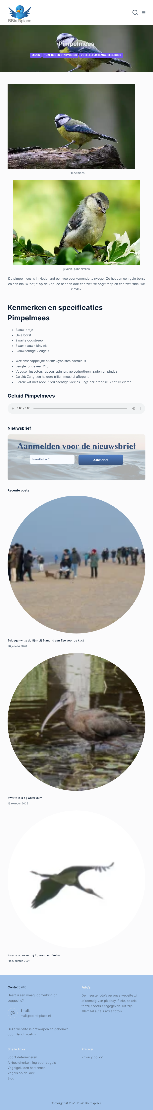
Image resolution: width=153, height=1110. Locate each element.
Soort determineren (22, 1057)
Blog (11, 1078)
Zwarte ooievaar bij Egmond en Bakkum (35, 955)
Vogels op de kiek (21, 1073)
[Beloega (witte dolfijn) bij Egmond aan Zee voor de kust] (76, 564)
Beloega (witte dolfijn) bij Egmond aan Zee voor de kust (46, 640)
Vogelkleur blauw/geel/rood (101, 54)
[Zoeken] (135, 12)
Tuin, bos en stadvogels (60, 54)
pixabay (110, 1001)
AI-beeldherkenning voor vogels (32, 1063)
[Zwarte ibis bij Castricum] (76, 722)
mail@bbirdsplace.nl (36, 1016)
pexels (131, 1001)
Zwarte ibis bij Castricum (25, 797)
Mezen (36, 54)
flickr (121, 1001)
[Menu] (143, 12)
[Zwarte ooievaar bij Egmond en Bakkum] (76, 879)
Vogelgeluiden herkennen (26, 1068)
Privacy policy (92, 1057)
